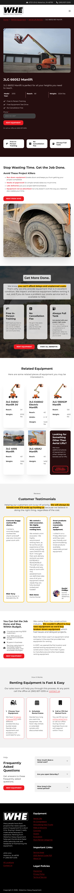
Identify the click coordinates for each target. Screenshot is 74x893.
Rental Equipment (18, 20)
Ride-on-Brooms (40, 828)
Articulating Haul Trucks (43, 825)
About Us (37, 858)
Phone (6, 112)
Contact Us (7, 865)
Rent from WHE (13, 199)
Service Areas (38, 852)
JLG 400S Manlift (11, 450)
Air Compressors (40, 821)
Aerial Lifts (37, 818)
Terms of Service (40, 877)
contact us (54, 691)
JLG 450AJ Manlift (35, 450)
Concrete (37, 831)
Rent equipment (13, 123)
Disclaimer (37, 871)
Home (5, 20)
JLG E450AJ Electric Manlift (36, 404)
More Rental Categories (43, 840)
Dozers (36, 834)
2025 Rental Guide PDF (42, 855)
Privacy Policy (39, 874)
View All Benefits (48, 347)
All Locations (8, 862)
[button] (53, 761)
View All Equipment (60, 469)
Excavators (37, 837)
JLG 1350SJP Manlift (60, 403)
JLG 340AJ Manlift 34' (12, 403)
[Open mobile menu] (70, 11)
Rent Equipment (24, 347)
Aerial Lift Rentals (36, 20)
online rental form (60, 719)
